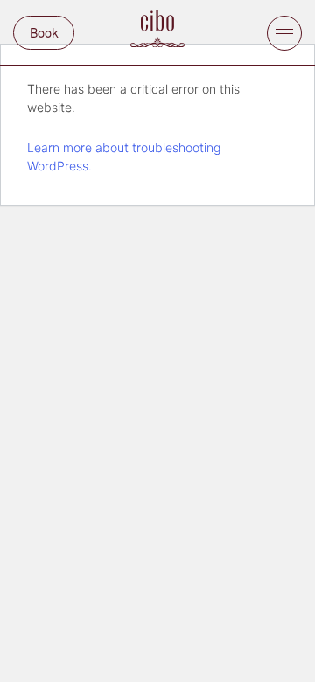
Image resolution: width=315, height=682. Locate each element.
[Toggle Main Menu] (284, 33)
